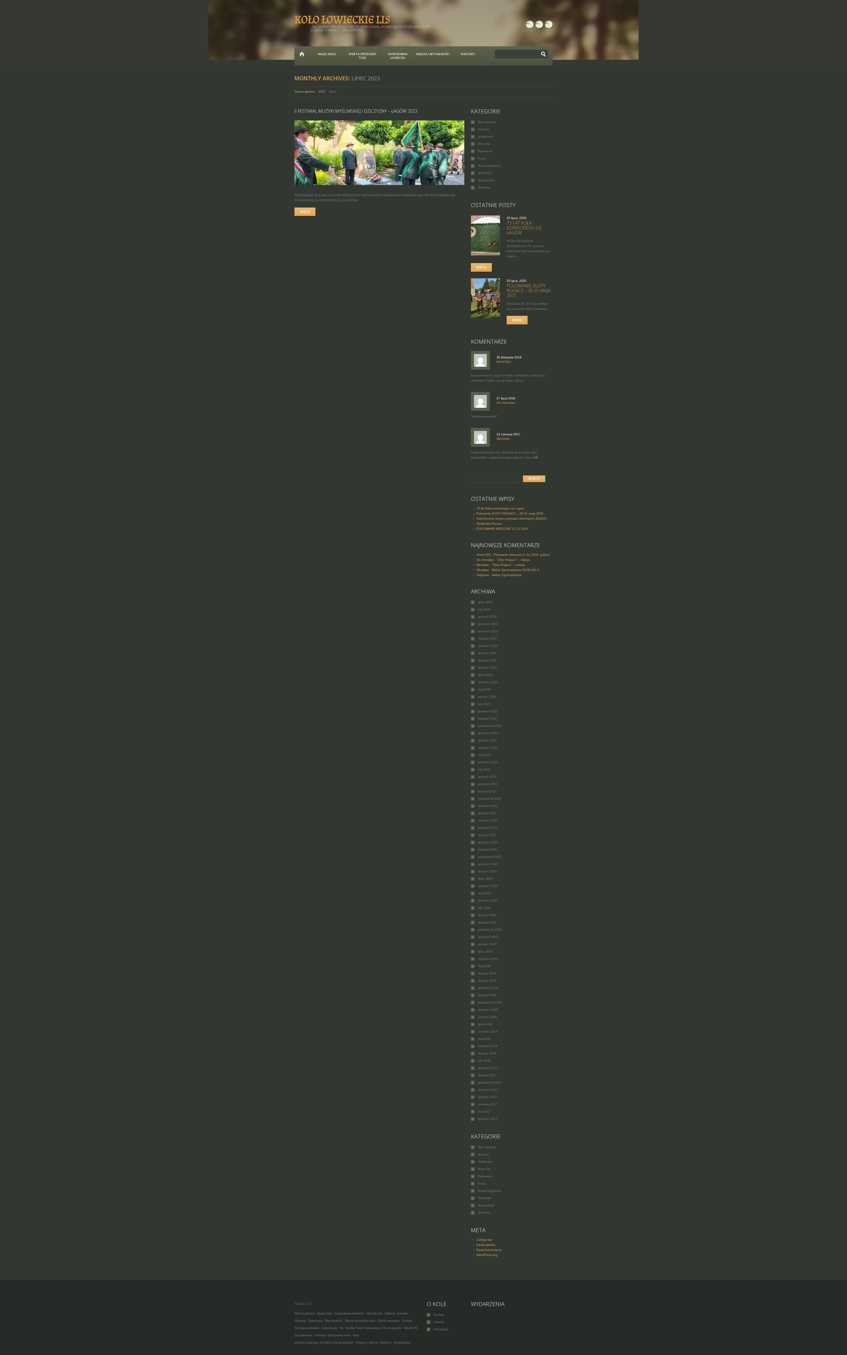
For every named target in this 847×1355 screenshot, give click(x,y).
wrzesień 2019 (488, 937)
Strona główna (301, 54)
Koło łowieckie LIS (342, 20)
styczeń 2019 (487, 980)
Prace (482, 158)
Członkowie (329, 1328)
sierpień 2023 (487, 667)
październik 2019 (490, 929)
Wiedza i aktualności (433, 54)
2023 (321, 91)
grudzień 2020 (488, 842)
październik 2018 (490, 1002)
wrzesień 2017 (488, 1089)
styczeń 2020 (487, 915)
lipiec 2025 (485, 602)
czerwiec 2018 (488, 1031)
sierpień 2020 (487, 871)
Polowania (485, 151)
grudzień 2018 (488, 988)
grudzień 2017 (488, 1068)
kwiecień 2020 (488, 900)
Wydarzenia (486, 180)
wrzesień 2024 (488, 631)
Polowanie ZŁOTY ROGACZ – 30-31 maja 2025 (528, 290)
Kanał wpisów (485, 1244)
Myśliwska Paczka (489, 523)
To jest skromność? (484, 416)
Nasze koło (327, 54)
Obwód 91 (411, 1328)
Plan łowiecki (334, 1320)
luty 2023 (484, 704)
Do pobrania (303, 1335)
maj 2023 (484, 689)
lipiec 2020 (485, 878)
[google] (549, 24)
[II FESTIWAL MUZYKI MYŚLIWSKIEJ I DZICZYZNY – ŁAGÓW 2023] (379, 152)
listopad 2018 (487, 995)
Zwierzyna (315, 1320)
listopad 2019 (487, 922)
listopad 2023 (487, 660)
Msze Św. (484, 144)
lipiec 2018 (485, 1024)
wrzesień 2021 (488, 806)
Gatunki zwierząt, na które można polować (324, 1342)
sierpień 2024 (487, 638)
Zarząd (407, 1320)
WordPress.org (486, 1255)
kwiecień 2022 (488, 762)
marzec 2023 (487, 696)
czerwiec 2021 (488, 820)
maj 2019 (484, 966)
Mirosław (482, 565)
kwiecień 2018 (488, 1046)
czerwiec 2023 (488, 682)
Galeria (390, 1313)
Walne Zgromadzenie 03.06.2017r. (516, 570)
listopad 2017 (487, 1075)
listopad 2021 (487, 791)
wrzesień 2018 (488, 1009)
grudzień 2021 (488, 784)
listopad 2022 (487, 718)
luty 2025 (484, 609)
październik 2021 (490, 798)
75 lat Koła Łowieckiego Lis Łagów (524, 228)
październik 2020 (490, 857)
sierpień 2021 (487, 813)
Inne (356, 1335)
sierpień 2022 (487, 740)
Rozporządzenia (489, 165)
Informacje (441, 1329)
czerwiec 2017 (488, 1104)
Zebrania (484, 187)
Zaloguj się (484, 1239)
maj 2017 (484, 1111)
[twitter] (539, 24)
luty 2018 (484, 1060)
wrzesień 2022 (488, 733)
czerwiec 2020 (488, 886)
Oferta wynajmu (389, 1320)
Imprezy (483, 129)
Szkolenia (484, 173)
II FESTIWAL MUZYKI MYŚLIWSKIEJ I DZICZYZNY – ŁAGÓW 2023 (355, 111)
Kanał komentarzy (489, 1250)
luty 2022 (484, 769)
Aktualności (374, 1313)
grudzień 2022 (488, 711)
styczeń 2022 (487, 777)
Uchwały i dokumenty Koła (332, 1335)
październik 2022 (490, 726)
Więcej (305, 212)
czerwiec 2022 (488, 747)
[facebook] (530, 24)
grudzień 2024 (488, 624)
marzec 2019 (487, 973)
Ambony (386, 1342)
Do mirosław (485, 559)
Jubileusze (485, 136)
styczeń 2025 (487, 616)
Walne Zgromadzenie (507, 575)
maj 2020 (484, 893)
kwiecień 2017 (488, 1119)
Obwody (300, 1320)
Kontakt (468, 54)
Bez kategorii (487, 122)
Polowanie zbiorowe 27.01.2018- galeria (522, 554)
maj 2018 (484, 1039)
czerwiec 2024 (488, 646)
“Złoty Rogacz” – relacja (513, 559)
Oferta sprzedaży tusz (362, 56)
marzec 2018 (487, 1053)
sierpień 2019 (487, 944)
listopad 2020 (487, 849)
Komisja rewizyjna (306, 1328)
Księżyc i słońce (367, 1342)
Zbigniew (482, 575)
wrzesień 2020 (488, 864)
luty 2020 (484, 908)
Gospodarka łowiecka (397, 56)
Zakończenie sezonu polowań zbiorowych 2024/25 (511, 518)
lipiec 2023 (485, 675)
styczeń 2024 (487, 653)
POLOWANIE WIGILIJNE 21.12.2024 (502, 528)
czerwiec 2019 (488, 958)
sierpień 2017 (487, 1097)
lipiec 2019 (485, 951)
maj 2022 (484, 755)
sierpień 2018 (487, 1017)
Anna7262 (483, 554)
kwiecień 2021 (488, 827)
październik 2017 (490, 1082)
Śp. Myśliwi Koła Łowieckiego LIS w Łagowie (370, 1328)
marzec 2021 (487, 835)
